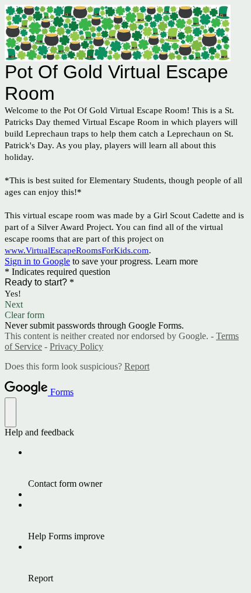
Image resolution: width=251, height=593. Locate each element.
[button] (125, 304)
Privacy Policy (76, 346)
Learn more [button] (176, 261)
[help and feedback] (10, 412)
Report (136, 366)
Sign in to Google (37, 261)
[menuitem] (137, 468)
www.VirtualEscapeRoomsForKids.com (77, 250)
